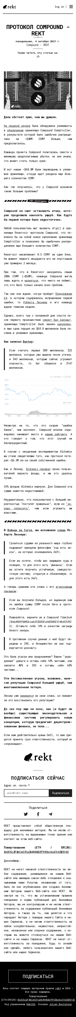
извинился (27, 696)
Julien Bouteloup (60, 1004)
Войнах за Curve (19, 530)
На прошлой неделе (17, 126)
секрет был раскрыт (57, 320)
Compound (32, 45)
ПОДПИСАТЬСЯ (38, 976)
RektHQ (31, 1004)
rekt (58, 988)
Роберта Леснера (35, 302)
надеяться (31, 280)
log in (59, 6)
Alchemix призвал (38, 469)
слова (61, 530)
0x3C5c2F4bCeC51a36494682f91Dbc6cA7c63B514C (36, 852)
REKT (46, 45)
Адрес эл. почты (17, 785)
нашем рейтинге (56, 434)
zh (38, 56)
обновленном (15, 130)
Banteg (28, 341)
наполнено (64, 324)
